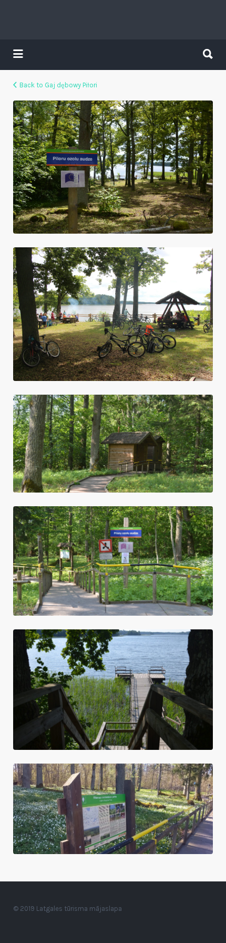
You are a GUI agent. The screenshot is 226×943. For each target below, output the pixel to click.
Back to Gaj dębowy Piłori (58, 85)
